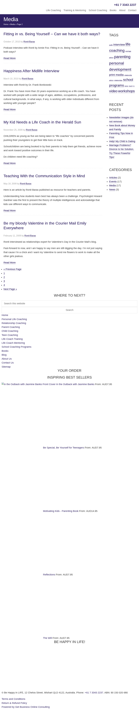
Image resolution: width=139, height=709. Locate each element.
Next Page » (10, 289)
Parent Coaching (11, 327)
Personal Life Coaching (14, 319)
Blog (4, 354)
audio (111, 45)
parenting (122, 56)
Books (5, 351)
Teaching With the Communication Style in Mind (44, 176)
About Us (7, 358)
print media (116, 74)
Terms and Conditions (13, 699)
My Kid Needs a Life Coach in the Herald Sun (42, 122)
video (113, 91)
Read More (10, 58)
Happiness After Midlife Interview (31, 71)
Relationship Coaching (14, 323)
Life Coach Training (12, 339)
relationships (118, 80)
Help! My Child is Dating (122, 141)
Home (6, 24)
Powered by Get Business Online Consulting (26, 707)
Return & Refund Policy (14, 703)
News (112, 189)
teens (126, 86)
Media (12, 24)
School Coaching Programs (16, 346)
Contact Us (8, 362)
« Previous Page (12, 269)
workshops (126, 91)
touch (131, 86)
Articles (113, 177)
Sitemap (6, 366)
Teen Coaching (10, 335)
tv (134, 86)
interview (119, 44)
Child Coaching (10, 331)
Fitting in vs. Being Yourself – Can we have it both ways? (52, 34)
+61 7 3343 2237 (94, 692)
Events (113, 181)
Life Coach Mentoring (13, 343)
